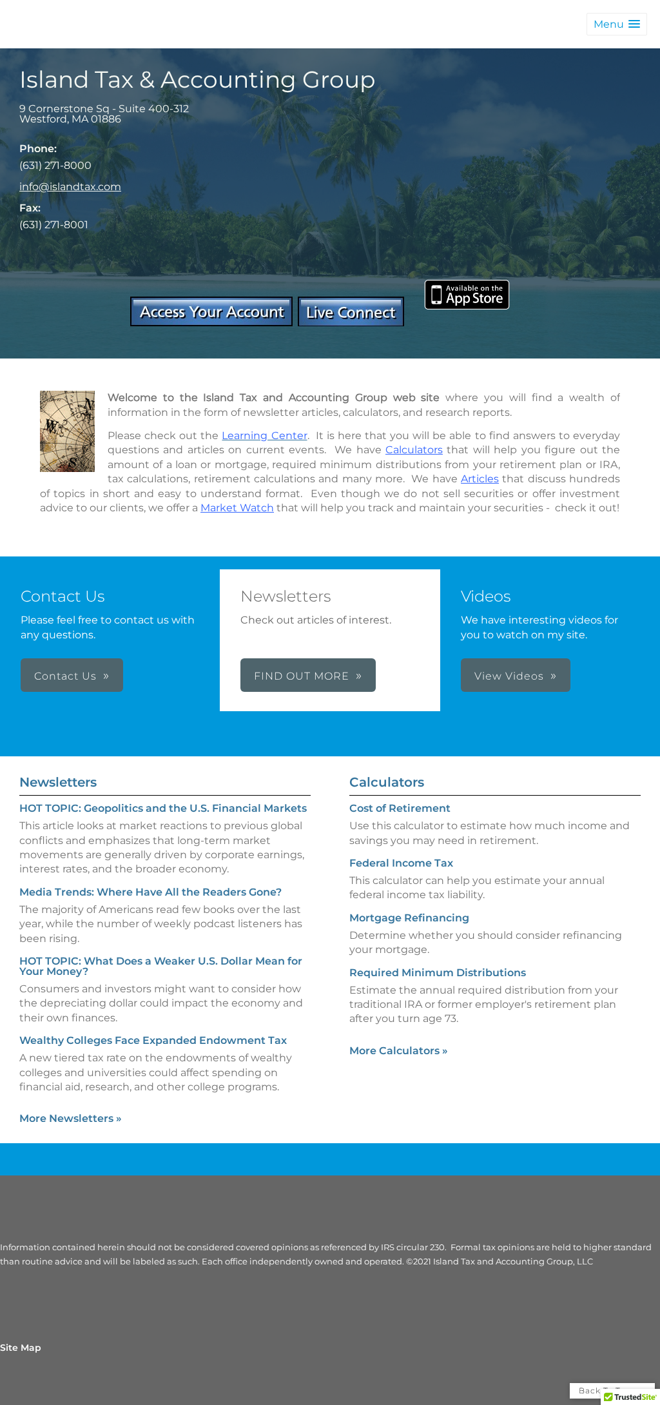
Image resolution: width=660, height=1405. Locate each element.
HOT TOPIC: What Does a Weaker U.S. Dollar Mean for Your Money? (160, 966)
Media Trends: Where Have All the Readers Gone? (150, 892)
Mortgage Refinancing (409, 918)
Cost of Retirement (400, 808)
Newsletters (58, 782)
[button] (617, 24)
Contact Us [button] (65, 676)
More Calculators (398, 1051)
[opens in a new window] (211, 323)
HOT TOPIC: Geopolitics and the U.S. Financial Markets (163, 808)
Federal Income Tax (401, 863)
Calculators (386, 782)
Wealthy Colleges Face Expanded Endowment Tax (153, 1040)
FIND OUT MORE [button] (301, 676)
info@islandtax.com (70, 187)
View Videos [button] (509, 676)
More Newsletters (70, 1118)
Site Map (20, 1347)
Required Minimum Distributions (437, 973)
